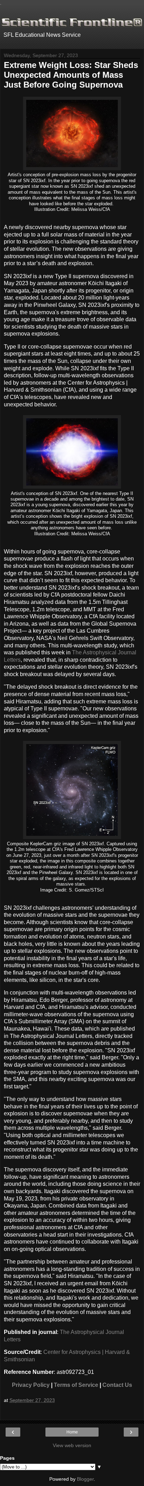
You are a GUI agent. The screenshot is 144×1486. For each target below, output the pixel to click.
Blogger (85, 1479)
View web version (72, 1445)
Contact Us (117, 1385)
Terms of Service (76, 1385)
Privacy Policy (31, 1385)
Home (72, 1432)
